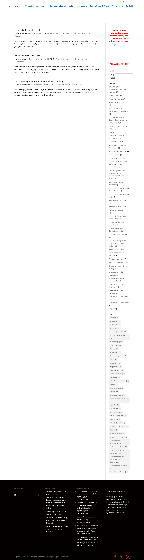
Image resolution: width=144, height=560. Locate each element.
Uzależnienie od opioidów (118, 296)
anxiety (122, 332)
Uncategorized (80, 33)
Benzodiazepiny (116, 342)
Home (9, 6)
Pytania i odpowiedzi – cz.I (27, 55)
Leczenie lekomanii (117, 374)
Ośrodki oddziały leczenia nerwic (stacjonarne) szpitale (118, 243)
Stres (122, 423)
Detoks (113, 359)
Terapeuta (123, 426)
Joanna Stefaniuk (115, 142)
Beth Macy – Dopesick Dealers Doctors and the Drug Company (118, 120)
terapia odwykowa (117, 434)
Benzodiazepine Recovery (118, 337)
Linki (71, 6)
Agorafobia (115, 321)
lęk (126, 381)
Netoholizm (81, 6)
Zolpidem (112, 309)
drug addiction (115, 367)
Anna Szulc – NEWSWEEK (118, 102)
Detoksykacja (115, 363)
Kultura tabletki (114, 155)
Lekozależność (116, 381)
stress (113, 426)
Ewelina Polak (82, 517)
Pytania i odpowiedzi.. (65, 33)
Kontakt (129, 6)
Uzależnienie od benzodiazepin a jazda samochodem (117, 278)
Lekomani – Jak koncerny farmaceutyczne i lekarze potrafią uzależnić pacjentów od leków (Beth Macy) (118, 173)
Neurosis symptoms (117, 395)
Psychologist (115, 409)
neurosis (114, 392)
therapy (123, 437)
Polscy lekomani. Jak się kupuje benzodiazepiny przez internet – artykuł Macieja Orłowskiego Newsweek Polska (56, 502)
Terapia (113, 430)
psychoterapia (116, 412)
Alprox (113, 332)
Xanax (113, 472)
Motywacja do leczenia (117, 206)
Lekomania (114, 377)
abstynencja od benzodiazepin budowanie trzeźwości (118, 89)
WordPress (65, 557)
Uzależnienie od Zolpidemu (119, 303)
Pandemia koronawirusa (118, 249)
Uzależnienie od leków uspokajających (117, 452)
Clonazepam (115, 345)
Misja (17, 6)
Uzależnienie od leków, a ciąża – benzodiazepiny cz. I (87, 519)
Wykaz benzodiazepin (34, 6)
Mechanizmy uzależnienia (118, 200)
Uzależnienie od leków (118, 447)
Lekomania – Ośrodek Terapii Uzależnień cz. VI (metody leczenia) (57, 520)
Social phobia (115, 419)
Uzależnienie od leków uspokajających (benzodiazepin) (117, 459)
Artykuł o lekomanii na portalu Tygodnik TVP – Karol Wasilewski (57, 529)
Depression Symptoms (118, 356)
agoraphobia (115, 325)
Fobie (111, 132)
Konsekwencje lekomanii (118, 151)
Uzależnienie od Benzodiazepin (116, 442)
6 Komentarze (75, 84)
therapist (113, 437)
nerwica (113, 384)
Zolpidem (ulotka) (58, 6)
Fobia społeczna (116, 370)
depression (115, 352)
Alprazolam (115, 328)
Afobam (114, 318)
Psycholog (114, 405)
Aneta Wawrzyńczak (116, 99)
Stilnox (113, 423)
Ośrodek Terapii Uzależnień (119, 234)
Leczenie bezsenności (117, 158)
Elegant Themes (38, 557)
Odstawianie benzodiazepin (119, 400)
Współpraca (117, 6)
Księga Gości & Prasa (99, 6)
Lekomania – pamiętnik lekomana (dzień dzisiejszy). (39, 81)
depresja (114, 349)
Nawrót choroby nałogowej (119, 210)
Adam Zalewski (114, 95)
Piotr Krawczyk (35, 33)
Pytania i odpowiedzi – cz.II (27, 30)
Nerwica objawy (116, 388)
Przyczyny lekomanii (116, 259)
